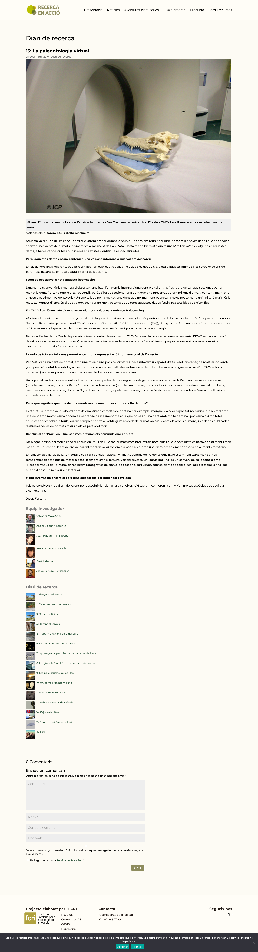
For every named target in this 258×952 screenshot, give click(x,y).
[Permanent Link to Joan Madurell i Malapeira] (30, 544)
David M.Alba (44, 561)
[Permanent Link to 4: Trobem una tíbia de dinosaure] (30, 639)
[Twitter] (229, 914)
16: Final (41, 731)
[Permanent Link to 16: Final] (30, 738)
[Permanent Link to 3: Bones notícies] (30, 620)
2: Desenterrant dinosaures (53, 604)
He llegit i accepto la (57, 860)
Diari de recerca (61, 56)
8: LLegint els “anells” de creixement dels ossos (66, 663)
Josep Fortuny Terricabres (52, 570)
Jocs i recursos (220, 10)
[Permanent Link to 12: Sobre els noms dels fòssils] (30, 708)
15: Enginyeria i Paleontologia (54, 722)
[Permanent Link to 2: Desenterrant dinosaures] (30, 610)
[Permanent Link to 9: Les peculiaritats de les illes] (30, 679)
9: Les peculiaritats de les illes (55, 673)
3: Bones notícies (47, 614)
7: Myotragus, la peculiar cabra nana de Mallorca (66, 653)
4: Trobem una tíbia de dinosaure (57, 633)
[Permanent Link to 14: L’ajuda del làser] (30, 718)
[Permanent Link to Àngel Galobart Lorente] (30, 532)
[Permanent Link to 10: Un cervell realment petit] (30, 688)
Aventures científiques (141, 10)
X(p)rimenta (176, 10)
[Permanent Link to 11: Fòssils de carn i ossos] (30, 698)
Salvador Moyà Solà (48, 516)
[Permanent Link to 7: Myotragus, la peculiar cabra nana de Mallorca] (30, 659)
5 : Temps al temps (48, 623)
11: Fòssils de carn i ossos (51, 692)
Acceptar (122, 946)
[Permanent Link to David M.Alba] (30, 567)
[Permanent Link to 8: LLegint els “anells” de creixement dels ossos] (30, 669)
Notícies (113, 10)
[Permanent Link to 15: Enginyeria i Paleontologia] (30, 728)
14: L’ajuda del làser (48, 712)
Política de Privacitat (70, 860)
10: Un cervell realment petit (54, 682)
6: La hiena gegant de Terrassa (55, 643)
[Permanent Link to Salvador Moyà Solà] (30, 522)
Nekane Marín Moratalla (51, 548)
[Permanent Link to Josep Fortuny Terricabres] (30, 577)
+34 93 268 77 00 (110, 919)
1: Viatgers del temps (49, 594)
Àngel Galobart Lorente (51, 525)
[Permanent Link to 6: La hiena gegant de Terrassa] (30, 649)
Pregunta (197, 10)
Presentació (93, 10)
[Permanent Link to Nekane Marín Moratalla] (30, 557)
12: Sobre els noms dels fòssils (55, 702)
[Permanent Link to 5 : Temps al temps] (30, 630)
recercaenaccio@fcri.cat (115, 914)
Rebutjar (137, 946)
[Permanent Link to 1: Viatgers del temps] (30, 600)
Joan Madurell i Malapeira (52, 535)
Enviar (138, 867)
